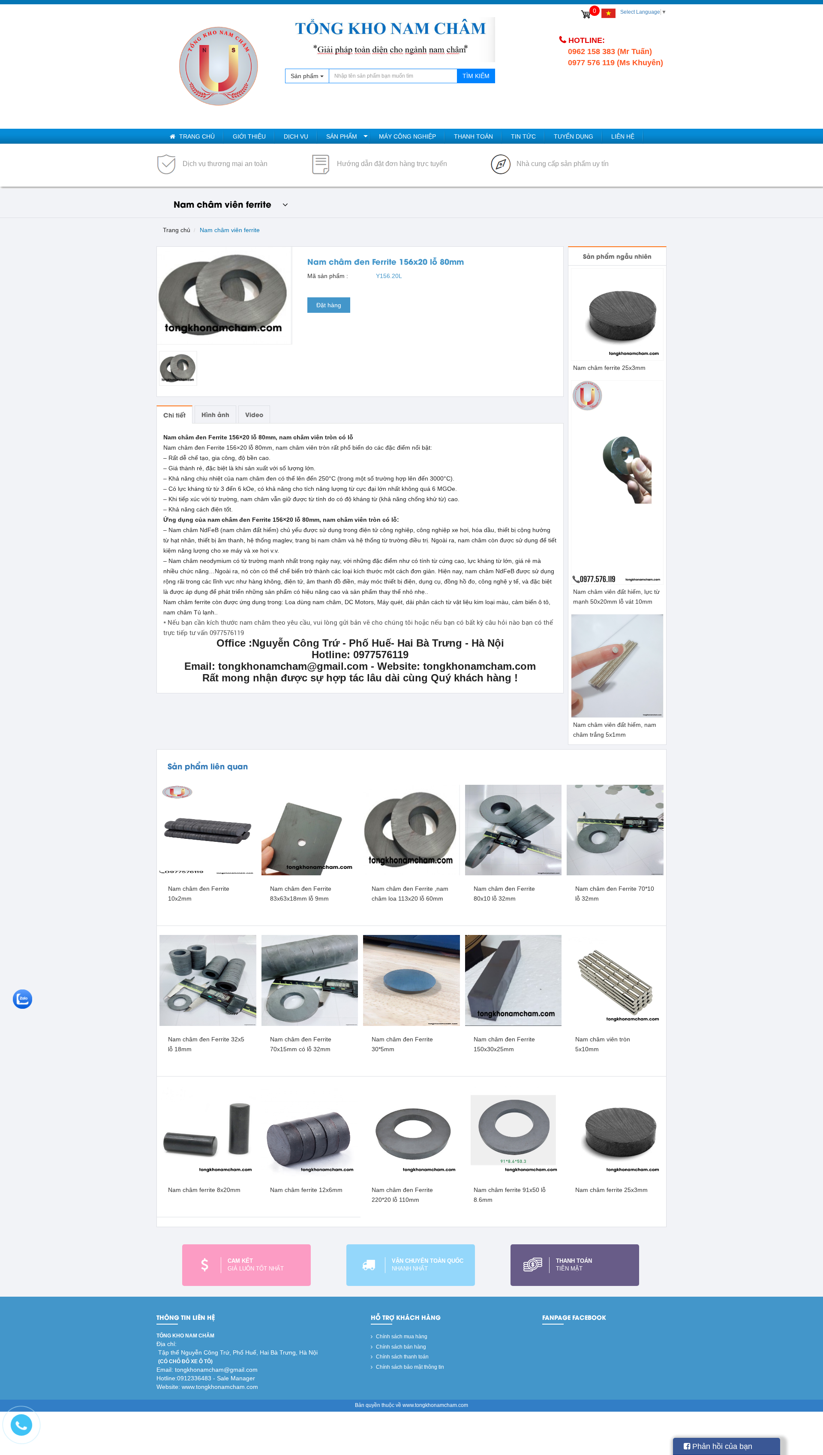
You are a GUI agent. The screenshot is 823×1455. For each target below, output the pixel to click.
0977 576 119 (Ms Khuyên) (615, 62)
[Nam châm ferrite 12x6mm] (309, 1131)
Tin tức (523, 136)
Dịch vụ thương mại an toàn (224, 163)
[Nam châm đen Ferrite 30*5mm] (411, 980)
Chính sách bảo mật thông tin (409, 1367)
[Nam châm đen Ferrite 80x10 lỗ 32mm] (513, 830)
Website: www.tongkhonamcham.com (207, 1386)
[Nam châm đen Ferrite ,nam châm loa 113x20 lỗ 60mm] (411, 830)
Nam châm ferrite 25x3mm (609, 367)
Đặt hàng (328, 305)
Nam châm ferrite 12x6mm (306, 1189)
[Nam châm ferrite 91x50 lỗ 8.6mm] (513, 1131)
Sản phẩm (341, 136)
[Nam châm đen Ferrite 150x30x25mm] (513, 980)
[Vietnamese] (608, 13)
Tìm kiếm (476, 76)
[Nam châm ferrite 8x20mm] (207, 1131)
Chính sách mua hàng (401, 1337)
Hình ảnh (215, 414)
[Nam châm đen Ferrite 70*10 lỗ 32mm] (615, 830)
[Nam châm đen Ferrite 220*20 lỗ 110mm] (411, 1131)
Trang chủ (196, 136)
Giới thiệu (249, 136)
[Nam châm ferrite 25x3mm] (617, 314)
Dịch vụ (296, 136)
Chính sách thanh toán (402, 1357)
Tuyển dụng (573, 136)
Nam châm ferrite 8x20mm (204, 1189)
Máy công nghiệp (407, 136)
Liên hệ (622, 136)
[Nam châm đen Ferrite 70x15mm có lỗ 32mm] (309, 980)
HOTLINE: (586, 40)
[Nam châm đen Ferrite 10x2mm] (207, 830)
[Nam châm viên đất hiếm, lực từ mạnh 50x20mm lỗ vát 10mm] (617, 482)
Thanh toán (473, 136)
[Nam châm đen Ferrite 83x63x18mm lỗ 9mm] (309, 830)
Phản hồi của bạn (721, 1446)
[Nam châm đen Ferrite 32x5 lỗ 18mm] (207, 980)
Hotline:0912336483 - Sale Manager (205, 1378)
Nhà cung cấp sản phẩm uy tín (562, 163)
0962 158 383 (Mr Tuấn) (610, 51)
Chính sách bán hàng (400, 1347)
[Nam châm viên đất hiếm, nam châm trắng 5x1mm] (617, 665)
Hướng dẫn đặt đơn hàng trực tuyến (391, 163)
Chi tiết (174, 414)
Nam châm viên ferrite (230, 230)
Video (254, 414)
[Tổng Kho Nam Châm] (218, 66)
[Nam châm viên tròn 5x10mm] (615, 980)
